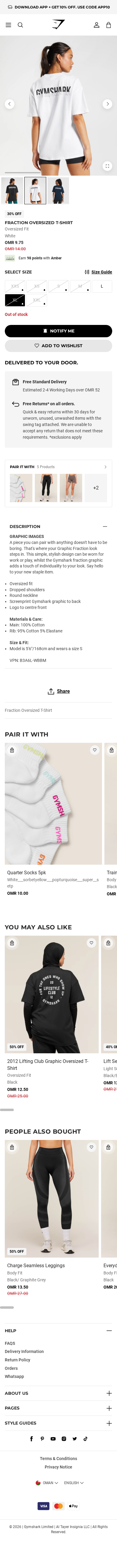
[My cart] (108, 25)
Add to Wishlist (62, 345)
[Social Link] (31, 1439)
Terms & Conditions (58, 1458)
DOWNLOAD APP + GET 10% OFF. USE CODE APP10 (62, 7)
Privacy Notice (58, 1467)
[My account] (96, 25)
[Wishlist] (95, 750)
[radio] (12, 190)
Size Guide (102, 272)
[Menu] (8, 25)
